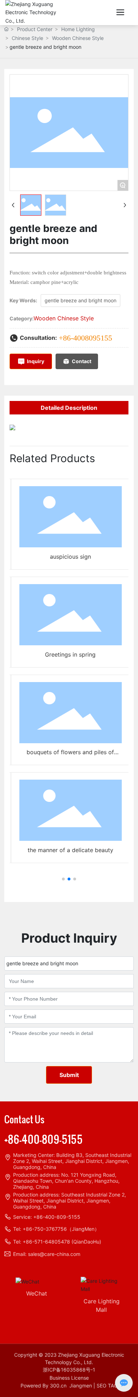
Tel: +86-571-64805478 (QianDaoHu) (57, 1242)
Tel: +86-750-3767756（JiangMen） (56, 1229)
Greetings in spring (69, 654)
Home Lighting (78, 29)
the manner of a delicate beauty (68, 850)
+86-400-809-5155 (43, 1139)
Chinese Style (27, 38)
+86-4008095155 (85, 337)
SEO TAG (107, 1386)
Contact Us (24, 1119)
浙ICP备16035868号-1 (69, 1370)
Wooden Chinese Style (78, 38)
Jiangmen (80, 1386)
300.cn (58, 1386)
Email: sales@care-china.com (46, 1254)
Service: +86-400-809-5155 (46, 1217)
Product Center (34, 29)
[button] (63, 879)
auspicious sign (68, 556)
